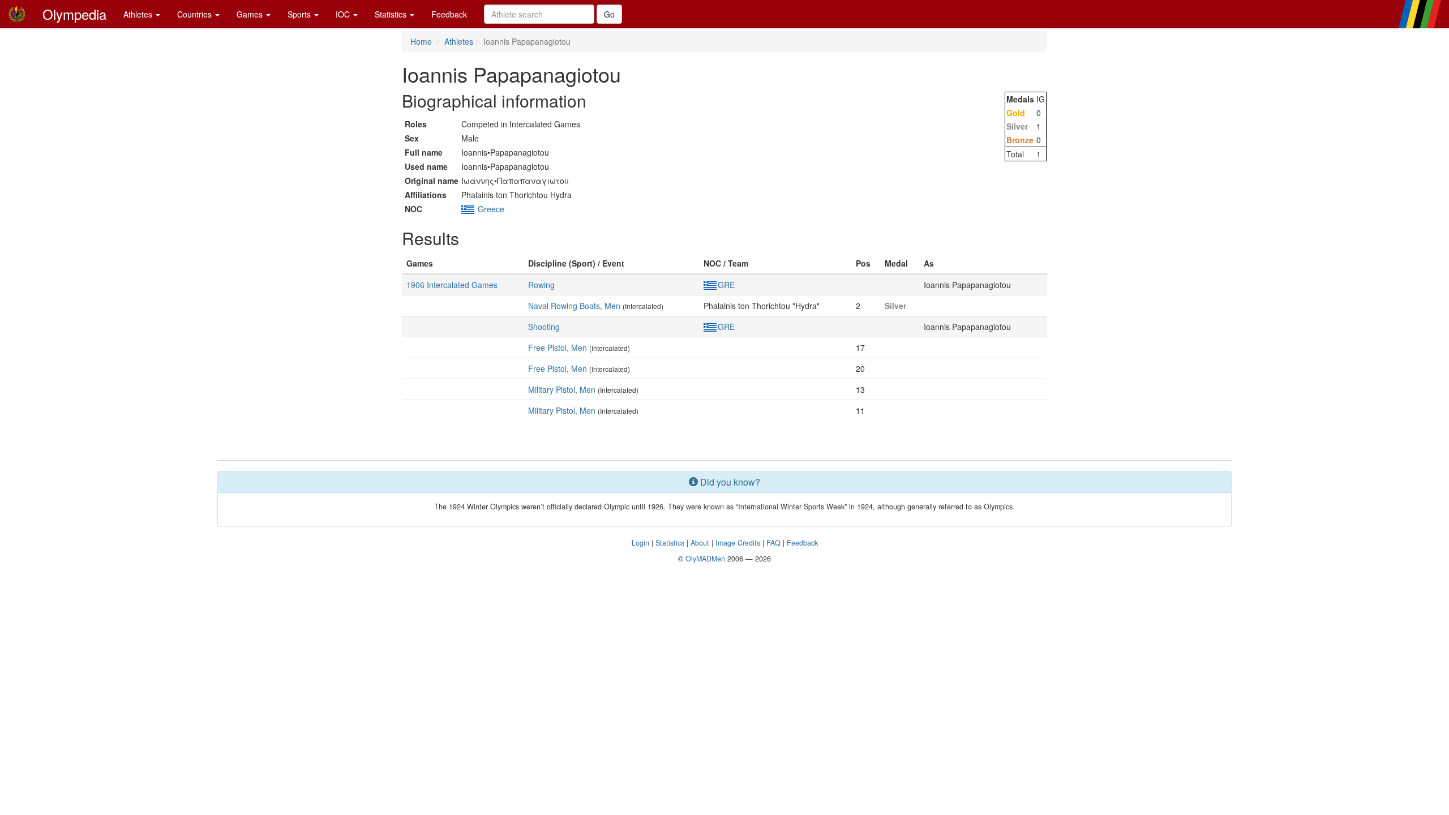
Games (251, 14)
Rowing (541, 284)
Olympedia (74, 14)
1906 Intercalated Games (452, 284)
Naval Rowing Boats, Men (574, 305)
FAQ (773, 543)
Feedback (449, 14)
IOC (344, 14)
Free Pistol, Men (557, 347)
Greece (491, 209)
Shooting (544, 326)
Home (421, 41)
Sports (300, 14)
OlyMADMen (705, 559)
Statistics (392, 14)
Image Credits (737, 543)
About (700, 543)
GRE (726, 284)
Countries (195, 14)
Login (640, 543)
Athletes (139, 14)
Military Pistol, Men (561, 389)
